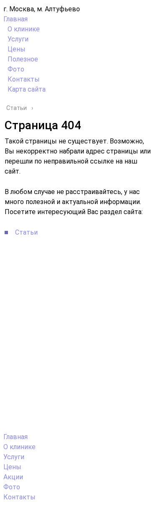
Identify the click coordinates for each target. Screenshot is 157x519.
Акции (13, 477)
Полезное (23, 59)
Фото (16, 69)
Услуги (18, 39)
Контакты (24, 79)
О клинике (24, 29)
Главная (15, 19)
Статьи (26, 232)
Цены (17, 49)
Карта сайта (27, 89)
